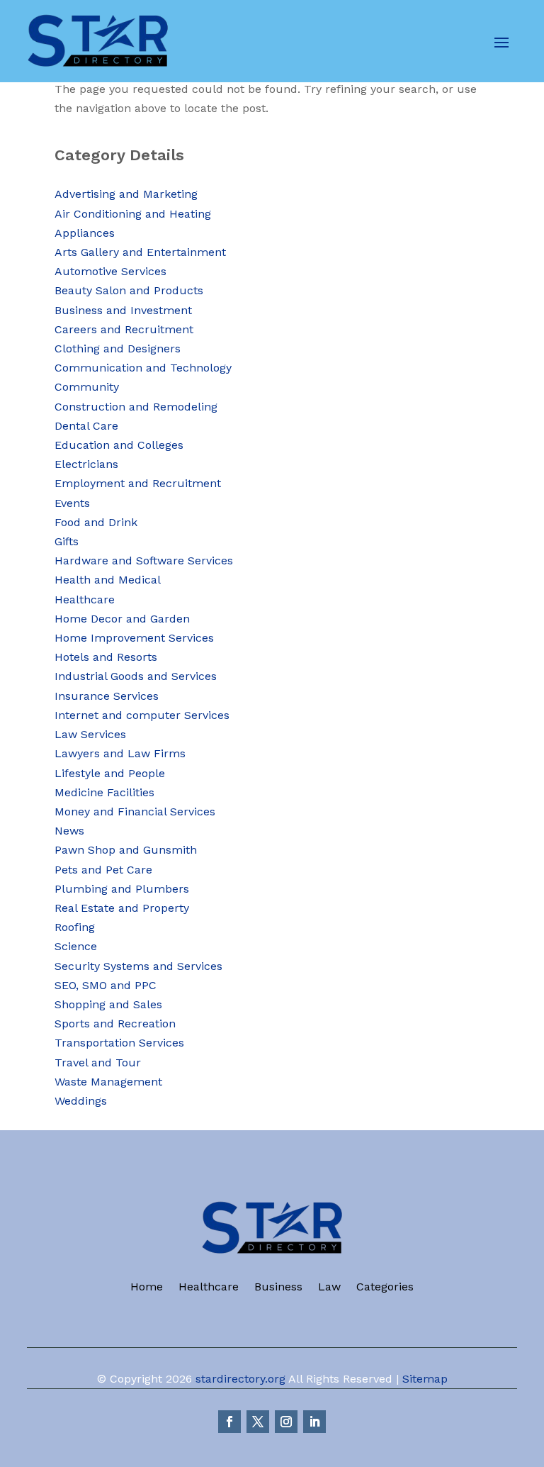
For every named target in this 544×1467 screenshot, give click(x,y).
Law (329, 1287)
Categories (385, 1287)
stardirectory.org (240, 1378)
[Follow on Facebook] (229, 1421)
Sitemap (425, 1378)
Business (278, 1287)
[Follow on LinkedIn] (314, 1421)
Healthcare (208, 1287)
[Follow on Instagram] (286, 1421)
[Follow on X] (257, 1421)
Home (146, 1287)
